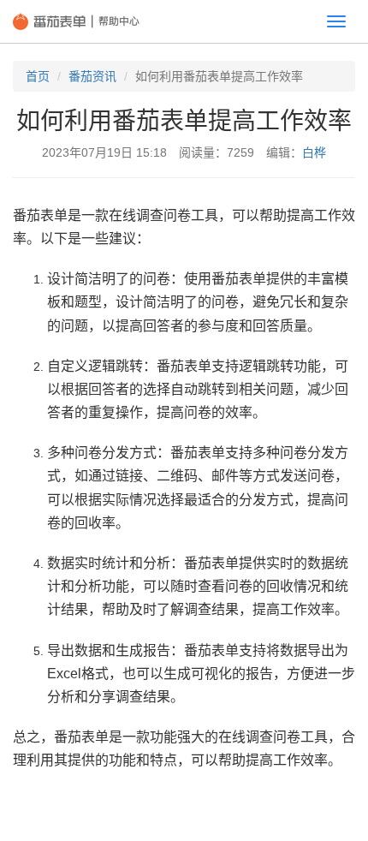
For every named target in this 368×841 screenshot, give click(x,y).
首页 (38, 76)
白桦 (314, 152)
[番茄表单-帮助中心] (76, 21)
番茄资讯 (92, 76)
